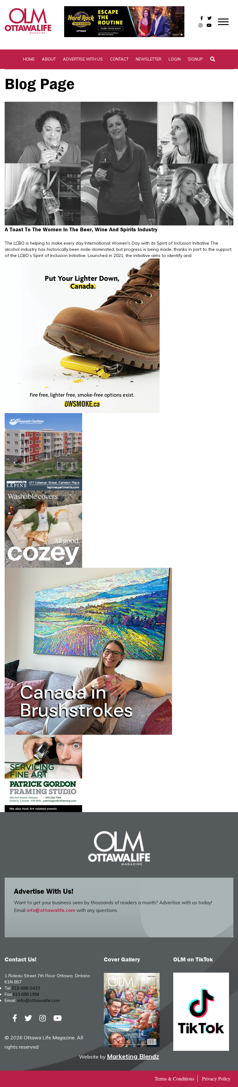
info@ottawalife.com (51, 910)
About (49, 59)
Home (29, 59)
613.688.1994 (26, 994)
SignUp (195, 59)
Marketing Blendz (133, 1056)
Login (175, 59)
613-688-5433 (25, 988)
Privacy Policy (216, 1078)
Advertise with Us (83, 59)
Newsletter (148, 59)
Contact (119, 59)
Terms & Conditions (174, 1078)
